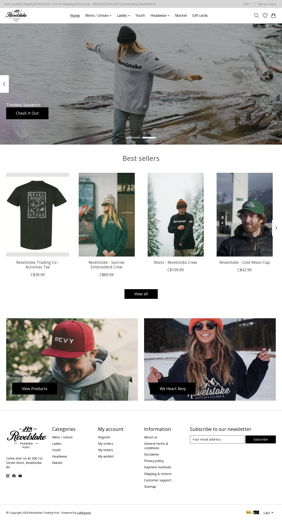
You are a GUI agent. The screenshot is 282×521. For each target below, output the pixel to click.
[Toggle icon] (256, 16)
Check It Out (27, 113)
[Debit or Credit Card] (256, 513)
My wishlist (106, 456)
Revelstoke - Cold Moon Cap (244, 262)
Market (181, 15)
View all (141, 293)
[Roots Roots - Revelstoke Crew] (175, 215)
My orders (105, 443)
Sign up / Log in (267, 4)
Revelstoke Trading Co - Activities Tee (37, 265)
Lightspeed (84, 513)
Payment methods (157, 467)
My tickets (105, 450)
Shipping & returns (158, 473)
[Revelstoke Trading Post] (16, 15)
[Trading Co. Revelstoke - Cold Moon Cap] (244, 215)
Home (75, 15)
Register (104, 437)
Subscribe (261, 439)
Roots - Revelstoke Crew (175, 262)
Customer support (157, 480)
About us (150, 437)
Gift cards (200, 15)
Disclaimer (151, 454)
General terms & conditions (156, 445)
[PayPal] (249, 513)
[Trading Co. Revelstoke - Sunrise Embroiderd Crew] (106, 215)
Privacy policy (154, 460)
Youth (140, 15)
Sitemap (150, 486)
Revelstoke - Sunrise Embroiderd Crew (106, 265)
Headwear (59, 456)
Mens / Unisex (62, 437)
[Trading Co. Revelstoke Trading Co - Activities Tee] (37, 215)
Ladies (56, 443)
